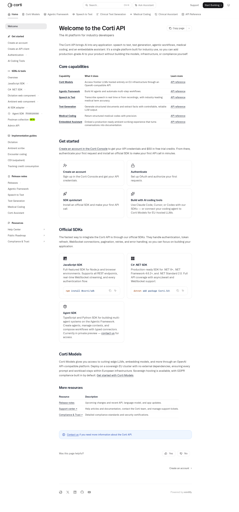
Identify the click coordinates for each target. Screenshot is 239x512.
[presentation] (159, 291)
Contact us (73, 434)
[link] (91, 173)
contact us (108, 333)
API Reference (193, 14)
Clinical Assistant (168, 14)
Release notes (66, 402)
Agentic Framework (58, 14)
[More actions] (189, 28)
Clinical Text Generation (113, 14)
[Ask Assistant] (115, 291)
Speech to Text (84, 14)
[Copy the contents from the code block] (110, 291)
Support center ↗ (68, 408)
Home (15, 14)
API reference (178, 82)
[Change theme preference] (228, 5)
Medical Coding (142, 14)
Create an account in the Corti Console (83, 148)
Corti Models (33, 14)
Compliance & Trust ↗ (71, 415)
